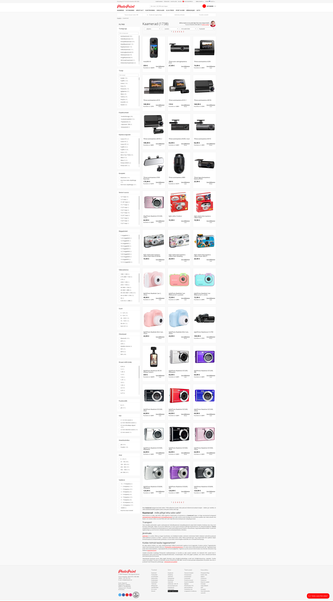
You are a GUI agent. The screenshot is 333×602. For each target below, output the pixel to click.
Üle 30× (124, 323)
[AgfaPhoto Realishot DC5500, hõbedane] (153, 434)
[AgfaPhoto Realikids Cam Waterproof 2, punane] (179, 279)
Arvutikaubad (154, 576)
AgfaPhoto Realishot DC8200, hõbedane (153, 487)
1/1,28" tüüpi (125, 202)
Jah (123, 408)
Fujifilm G (124, 147)
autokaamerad (146, 517)
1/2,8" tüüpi (125, 221)
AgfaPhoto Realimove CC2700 (203, 332)
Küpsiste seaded (205, 582)
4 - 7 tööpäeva (126, 497)
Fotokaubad (130, 10)
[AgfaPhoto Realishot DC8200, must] (204, 472)
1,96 (123, 385)
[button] (152, 28)
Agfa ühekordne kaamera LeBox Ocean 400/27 (202, 255)
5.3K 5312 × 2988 (126, 301)
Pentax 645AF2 (126, 163)
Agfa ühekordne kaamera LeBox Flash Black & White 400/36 (151, 255)
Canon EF (124, 141)
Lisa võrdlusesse (160, 66)
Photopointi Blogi (205, 573)
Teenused (166, 1)
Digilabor (186, 583)
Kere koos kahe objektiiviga (128, 181)
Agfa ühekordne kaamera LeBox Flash (202, 216)
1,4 (122, 374)
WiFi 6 (123, 351)
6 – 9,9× (124, 315)
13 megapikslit (126, 259)
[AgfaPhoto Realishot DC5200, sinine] (204, 395)
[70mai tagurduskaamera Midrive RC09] (204, 163)
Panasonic (125, 89)
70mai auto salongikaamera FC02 (178, 62)
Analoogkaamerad (127, 52)
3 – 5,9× (124, 313)
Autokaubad (154, 582)
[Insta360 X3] (153, 47)
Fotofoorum (203, 578)
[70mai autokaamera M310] (204, 125)
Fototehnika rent (188, 589)
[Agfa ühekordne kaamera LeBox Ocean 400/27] (204, 241)
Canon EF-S (125, 139)
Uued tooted (171, 589)
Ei (122, 405)
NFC (123, 349)
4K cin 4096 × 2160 (127, 295)
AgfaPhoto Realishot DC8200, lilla (178, 487)
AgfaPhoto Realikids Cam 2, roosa (152, 294)
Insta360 (124, 102)
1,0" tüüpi (125, 197)
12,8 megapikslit (126, 254)
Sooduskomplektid (128, 119)
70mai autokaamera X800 (177, 177)
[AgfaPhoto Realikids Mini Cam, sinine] (179, 318)
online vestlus (205, 24)
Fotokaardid (187, 578)
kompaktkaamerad (166, 517)
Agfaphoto (125, 91)
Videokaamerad (126, 55)
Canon (124, 83)
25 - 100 (124, 462)
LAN (123, 343)
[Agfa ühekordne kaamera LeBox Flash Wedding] (179, 241)
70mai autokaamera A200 (202, 61)
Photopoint (127, 6)
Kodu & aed (160, 10)
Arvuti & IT (140, 10)
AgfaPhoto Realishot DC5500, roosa (203, 448)
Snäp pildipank (204, 585)
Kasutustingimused (172, 585)
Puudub (124, 447)
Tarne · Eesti (209, 1)
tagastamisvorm (151, 550)
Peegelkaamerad (127, 57)
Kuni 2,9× (124, 326)
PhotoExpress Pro (188, 585)
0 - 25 (123, 459)
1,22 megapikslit (126, 238)
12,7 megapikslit (126, 251)
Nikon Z (124, 160)
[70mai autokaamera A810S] (204, 86)
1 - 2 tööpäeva (126, 486)
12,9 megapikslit (126, 257)
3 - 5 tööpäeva (126, 494)
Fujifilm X (124, 149)
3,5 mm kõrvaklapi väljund (128, 426)
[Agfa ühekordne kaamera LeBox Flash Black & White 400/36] (153, 241)
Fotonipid (203, 583)
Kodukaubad (154, 580)
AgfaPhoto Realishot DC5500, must (178, 448)
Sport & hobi (180, 10)
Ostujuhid (203, 589)
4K (122, 298)
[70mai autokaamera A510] (153, 86)
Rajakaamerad (126, 47)
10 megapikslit (126, 243)
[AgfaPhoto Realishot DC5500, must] (179, 434)
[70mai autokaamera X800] (179, 163)
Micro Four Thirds (127, 155)
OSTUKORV (210, 6)
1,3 (122, 369)
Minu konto (199, 1)
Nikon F (124, 157)
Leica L (124, 152)
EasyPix (124, 99)
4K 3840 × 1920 (126, 287)
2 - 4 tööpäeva (126, 492)
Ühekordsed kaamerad (128, 63)
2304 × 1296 (125, 282)
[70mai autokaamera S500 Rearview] (153, 163)
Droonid (153, 591)
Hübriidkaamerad (127, 39)
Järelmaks (145, 536)
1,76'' (123, 380)
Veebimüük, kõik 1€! (173, 583)
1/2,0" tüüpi (125, 210)
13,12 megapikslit (126, 262)
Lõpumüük (170, 582)
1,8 (122, 382)
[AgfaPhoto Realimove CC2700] (204, 318)
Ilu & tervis (170, 10)
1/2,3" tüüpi (125, 212)
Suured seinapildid (188, 582)
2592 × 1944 (125, 285)
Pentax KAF (125, 165)
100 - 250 (125, 464)
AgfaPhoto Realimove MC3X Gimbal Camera (152, 371)
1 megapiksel (125, 235)
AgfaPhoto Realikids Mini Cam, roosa (153, 332)
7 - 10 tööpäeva (127, 502)
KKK (202, 587)
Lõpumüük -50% (126, 124)
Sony (123, 86)
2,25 (123, 390)
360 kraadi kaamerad (128, 60)
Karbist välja (204, 574)
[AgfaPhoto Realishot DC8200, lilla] (179, 472)
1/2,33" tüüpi (125, 215)
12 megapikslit (126, 249)
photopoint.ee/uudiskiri (170, 562)
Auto (198, 10)
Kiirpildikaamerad (127, 44)
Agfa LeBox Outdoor (175, 216)
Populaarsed (126, 122)
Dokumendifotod (188, 587)
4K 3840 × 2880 (126, 290)
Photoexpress (188, 1)
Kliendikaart (171, 580)
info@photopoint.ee (127, 580)
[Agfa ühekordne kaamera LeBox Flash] (204, 202)
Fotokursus (203, 580)
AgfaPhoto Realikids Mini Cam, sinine (179, 332)
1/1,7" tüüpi (125, 205)
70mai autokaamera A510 (151, 100)
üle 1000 (125, 472)
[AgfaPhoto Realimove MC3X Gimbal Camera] (153, 356)
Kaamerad (120, 10)
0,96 (123, 366)
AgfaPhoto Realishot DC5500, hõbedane (153, 448)
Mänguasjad (190, 10)
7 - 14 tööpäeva (127, 505)
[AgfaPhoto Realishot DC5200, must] (153, 395)
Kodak (124, 78)
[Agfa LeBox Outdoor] (179, 202)
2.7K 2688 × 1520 (126, 277)
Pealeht (119, 18)
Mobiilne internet (126, 346)
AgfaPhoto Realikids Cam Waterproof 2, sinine (202, 294)
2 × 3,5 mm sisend (127, 420)
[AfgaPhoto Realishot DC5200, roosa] (153, 202)
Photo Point (128, 571)
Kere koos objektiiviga (128, 184)
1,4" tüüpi (124, 199)
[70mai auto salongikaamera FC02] (179, 47)
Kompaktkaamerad (128, 41)
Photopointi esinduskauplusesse (174, 547)
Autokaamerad (126, 36)
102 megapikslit (126, 246)
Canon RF (125, 144)
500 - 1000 (125, 469)
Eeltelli (123, 508)
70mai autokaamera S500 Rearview (151, 178)
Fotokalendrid (187, 576)
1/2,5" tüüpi (125, 218)
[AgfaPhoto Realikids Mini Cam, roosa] (153, 318)
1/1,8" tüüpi (125, 207)
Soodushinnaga (127, 116)
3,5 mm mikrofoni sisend (129, 429)
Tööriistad (153, 583)
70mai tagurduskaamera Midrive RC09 (202, 178)
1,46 (123, 372)
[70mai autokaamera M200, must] (179, 125)
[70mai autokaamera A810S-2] (153, 125)
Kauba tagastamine (173, 591)
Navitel (124, 105)
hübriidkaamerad (156, 517)
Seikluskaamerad (127, 49)
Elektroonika (150, 10)
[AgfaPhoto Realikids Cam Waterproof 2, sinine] (204, 279)
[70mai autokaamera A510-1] (179, 86)
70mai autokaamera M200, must (179, 139)
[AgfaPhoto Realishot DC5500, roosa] (204, 434)
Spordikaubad (154, 587)
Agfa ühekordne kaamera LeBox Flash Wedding (177, 255)
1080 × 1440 (125, 274)
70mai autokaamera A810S (202, 100)
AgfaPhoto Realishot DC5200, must (153, 410)
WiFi (123, 354)
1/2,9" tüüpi (125, 223)
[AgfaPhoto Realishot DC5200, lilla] (204, 356)
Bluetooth (125, 338)
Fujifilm (124, 81)
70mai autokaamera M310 (202, 139)
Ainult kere (125, 177)
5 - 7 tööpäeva (126, 500)
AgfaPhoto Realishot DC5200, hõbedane (178, 371)
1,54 (123, 377)
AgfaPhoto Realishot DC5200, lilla (203, 371)
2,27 (123, 393)
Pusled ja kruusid (188, 580)
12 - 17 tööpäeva (126, 484)
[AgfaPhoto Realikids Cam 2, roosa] (153, 279)
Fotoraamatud (187, 574)
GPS (123, 341)
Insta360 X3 (147, 61)
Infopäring (170, 574)
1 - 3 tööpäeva (126, 489)
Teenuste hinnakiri (188, 573)
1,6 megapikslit (126, 241)
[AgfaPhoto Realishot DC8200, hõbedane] (153, 472)
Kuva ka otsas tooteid (127, 510)
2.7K (123, 279)
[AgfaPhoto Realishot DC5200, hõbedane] (179, 356)
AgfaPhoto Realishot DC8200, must (203, 487)
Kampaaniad (159, 1)
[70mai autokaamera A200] (204, 47)
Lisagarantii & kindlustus (190, 591)
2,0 (123, 388)
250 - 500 (125, 467)
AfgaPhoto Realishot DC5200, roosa (153, 216)
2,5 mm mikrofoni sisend (128, 423)
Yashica (124, 97)
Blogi (179, 1)
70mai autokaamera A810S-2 (152, 139)
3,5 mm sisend (126, 432)
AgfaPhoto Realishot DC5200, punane (178, 410)
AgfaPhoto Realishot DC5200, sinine (203, 410)
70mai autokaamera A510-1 (178, 100)
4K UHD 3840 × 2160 (128, 293)
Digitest (203, 576)
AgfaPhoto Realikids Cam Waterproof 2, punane (177, 294)
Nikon (123, 94)
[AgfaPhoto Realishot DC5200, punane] (179, 395)
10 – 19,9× (125, 321)
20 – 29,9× (125, 318)
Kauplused (174, 1)
